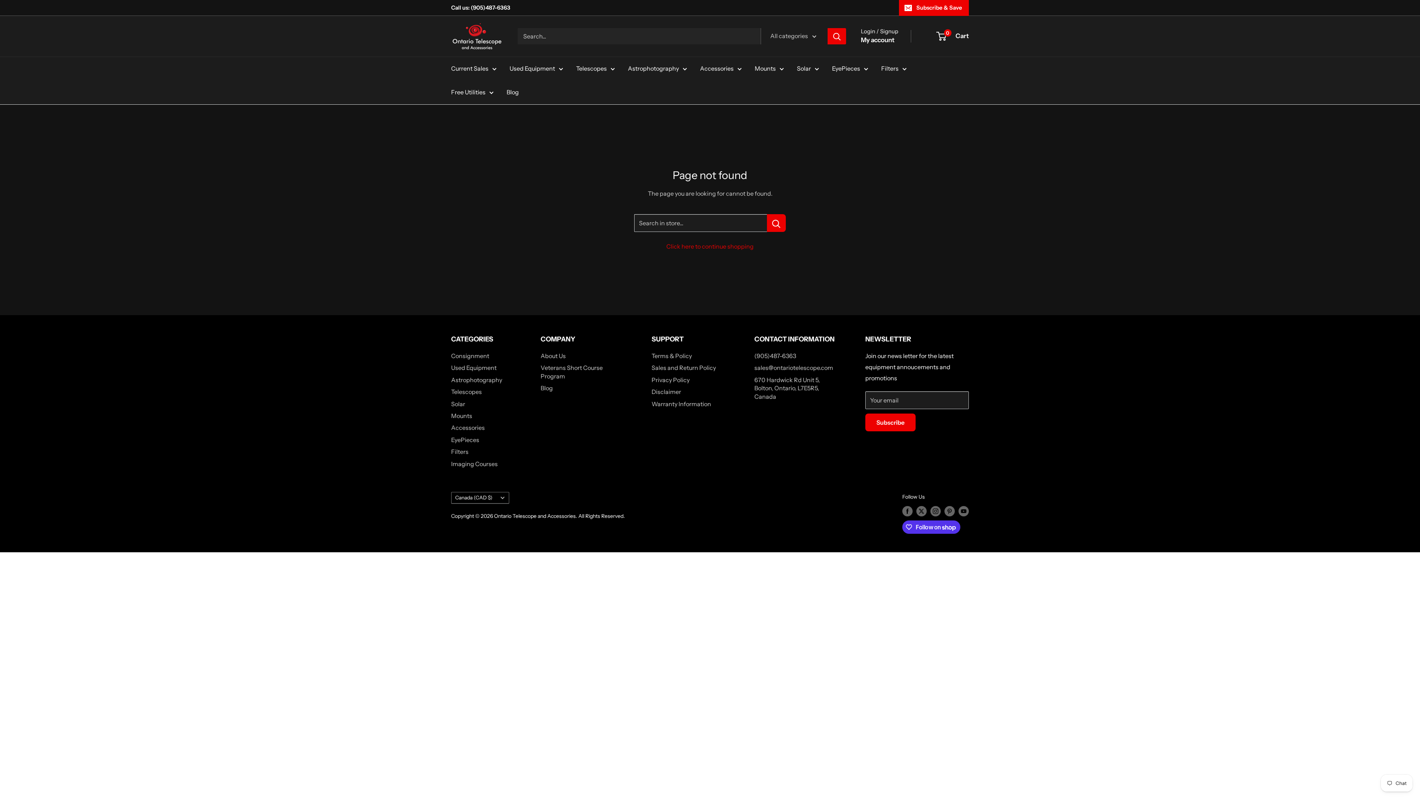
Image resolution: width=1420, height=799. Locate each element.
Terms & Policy (672, 356)
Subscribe (890, 422)
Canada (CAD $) (474, 497)
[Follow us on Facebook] (907, 511)
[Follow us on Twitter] (921, 511)
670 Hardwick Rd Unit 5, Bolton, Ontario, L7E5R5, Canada (787, 388)
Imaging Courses (474, 464)
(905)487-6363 (775, 356)
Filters (890, 68)
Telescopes (591, 68)
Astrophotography (653, 68)
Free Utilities (468, 92)
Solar (804, 68)
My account (878, 40)
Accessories (717, 68)
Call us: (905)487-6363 (480, 7)
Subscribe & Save (939, 7)
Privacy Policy (671, 380)
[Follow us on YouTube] (963, 511)
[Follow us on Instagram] (935, 511)
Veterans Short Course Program (572, 372)
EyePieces (846, 68)
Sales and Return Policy (684, 367)
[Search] (837, 36)
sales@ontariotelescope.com (793, 367)
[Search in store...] (776, 223)
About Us (553, 356)
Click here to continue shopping (710, 246)
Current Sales (469, 68)
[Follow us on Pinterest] (949, 511)
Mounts (765, 68)
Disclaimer (666, 391)
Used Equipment (532, 68)
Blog (513, 92)
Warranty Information (681, 404)
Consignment (470, 356)
